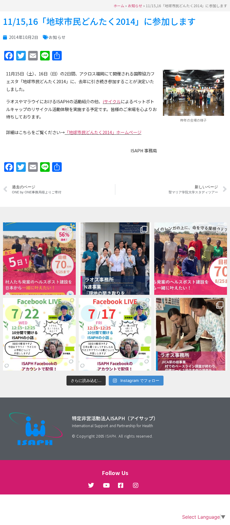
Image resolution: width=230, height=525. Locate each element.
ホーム (119, 5)
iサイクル (112, 101)
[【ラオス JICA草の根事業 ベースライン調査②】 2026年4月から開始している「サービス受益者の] (190, 334)
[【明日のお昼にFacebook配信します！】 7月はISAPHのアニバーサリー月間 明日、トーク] (115, 334)
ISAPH (110, 435)
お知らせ (135, 5)
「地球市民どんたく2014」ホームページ (103, 132)
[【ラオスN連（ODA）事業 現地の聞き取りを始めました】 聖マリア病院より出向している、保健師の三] (115, 258)
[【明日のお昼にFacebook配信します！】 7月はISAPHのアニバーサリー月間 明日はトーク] (39, 334)
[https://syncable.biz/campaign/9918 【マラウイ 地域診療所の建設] (190, 258)
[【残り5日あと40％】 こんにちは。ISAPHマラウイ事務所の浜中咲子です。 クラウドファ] (39, 258)
